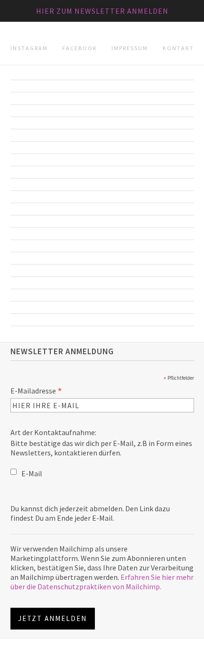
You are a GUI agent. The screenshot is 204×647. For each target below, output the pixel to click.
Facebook (79, 48)
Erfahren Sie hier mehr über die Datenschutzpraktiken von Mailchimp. (102, 581)
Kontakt (178, 48)
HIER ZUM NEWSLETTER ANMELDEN (102, 11)
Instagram (29, 48)
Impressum (129, 48)
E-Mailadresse (36, 391)
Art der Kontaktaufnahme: (53, 432)
